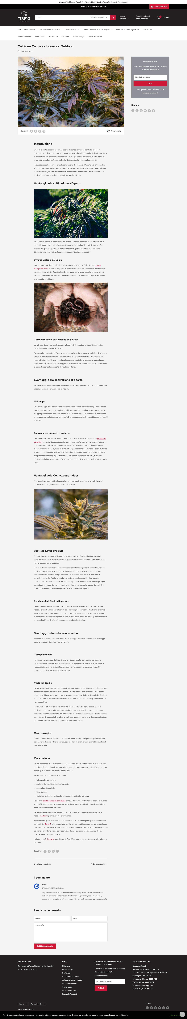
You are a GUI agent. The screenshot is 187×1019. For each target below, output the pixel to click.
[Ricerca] (113, 17)
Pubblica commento (45, 946)
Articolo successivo (98, 864)
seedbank (44, 816)
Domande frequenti (69, 994)
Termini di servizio (69, 990)
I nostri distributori (95, 37)
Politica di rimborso (69, 983)
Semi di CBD (147, 30)
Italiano (21, 1004)
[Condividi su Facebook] (31, 131)
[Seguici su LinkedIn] (149, 110)
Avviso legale (67, 987)
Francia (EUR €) (36, 1004)
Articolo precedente (43, 864)
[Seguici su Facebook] (132, 110)
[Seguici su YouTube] (145, 110)
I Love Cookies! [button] (176, 1015)
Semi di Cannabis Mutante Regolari (96, 30)
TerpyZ (48, 824)
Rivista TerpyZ (78, 37)
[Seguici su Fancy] (153, 110)
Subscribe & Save (161, 6)
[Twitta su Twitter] (39, 131)
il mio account (142, 19)
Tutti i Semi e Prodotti (26, 30)
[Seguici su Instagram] (141, 110)
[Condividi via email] (43, 131)
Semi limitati (40, 37)
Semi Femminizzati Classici (49, 30)
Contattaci (66, 973)
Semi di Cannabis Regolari (126, 30)
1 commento (116, 131)
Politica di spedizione (70, 976)
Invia (150, 84)
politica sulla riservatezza (72, 980)
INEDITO (52, 37)
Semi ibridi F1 (71, 30)
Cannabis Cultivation (26, 51)
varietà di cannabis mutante (53, 801)
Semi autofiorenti (24, 37)
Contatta (50, 839)
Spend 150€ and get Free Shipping (93, 6)
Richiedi (101, 988)
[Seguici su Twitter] (137, 110)
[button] (129, 1015)
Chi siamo (65, 37)
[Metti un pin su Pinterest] (35, 131)
